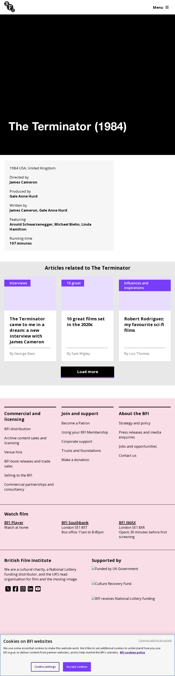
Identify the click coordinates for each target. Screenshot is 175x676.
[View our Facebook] (15, 590)
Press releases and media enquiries (140, 435)
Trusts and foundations (81, 450)
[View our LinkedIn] (30, 590)
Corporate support (76, 441)
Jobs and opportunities (138, 446)
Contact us (127, 455)
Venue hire (13, 452)
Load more (87, 371)
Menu (158, 7)
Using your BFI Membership (84, 432)
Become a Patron (75, 423)
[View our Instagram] (23, 590)
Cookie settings (45, 667)
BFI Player (13, 522)
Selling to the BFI (18, 475)
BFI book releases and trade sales (27, 463)
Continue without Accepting (155, 640)
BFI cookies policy (132, 652)
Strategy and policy (134, 423)
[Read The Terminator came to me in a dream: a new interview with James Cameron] (30, 318)
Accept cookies (77, 667)
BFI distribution (17, 428)
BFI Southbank (75, 522)
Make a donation (75, 459)
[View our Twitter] (8, 590)
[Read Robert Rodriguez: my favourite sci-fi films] (145, 318)
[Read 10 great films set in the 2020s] (87, 318)
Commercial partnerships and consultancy (29, 487)
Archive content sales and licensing (25, 440)
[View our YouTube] (38, 590)
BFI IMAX (127, 522)
